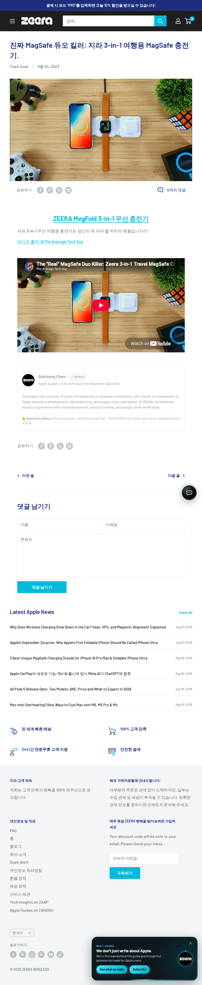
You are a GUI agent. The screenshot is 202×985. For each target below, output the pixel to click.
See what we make (112, 969)
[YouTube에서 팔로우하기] (50, 954)
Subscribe (139, 969)
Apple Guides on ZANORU (31, 910)
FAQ (13, 830)
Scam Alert (19, 862)
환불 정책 (18, 878)
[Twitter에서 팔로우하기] (22, 954)
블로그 (16, 846)
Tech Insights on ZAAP (29, 902)
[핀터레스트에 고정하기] (49, 190)
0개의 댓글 (176, 190)
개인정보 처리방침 (26, 870)
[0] (188, 21)
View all (186, 612)
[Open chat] (189, 492)
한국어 (18, 933)
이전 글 (28, 475)
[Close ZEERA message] (190, 943)
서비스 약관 (20, 894)
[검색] (160, 21)
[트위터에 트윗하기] (59, 190)
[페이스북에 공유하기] (40, 190)
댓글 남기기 (42, 587)
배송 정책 (18, 886)
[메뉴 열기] (12, 21)
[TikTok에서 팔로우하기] (60, 954)
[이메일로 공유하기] (68, 190)
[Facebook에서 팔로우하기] (13, 954)
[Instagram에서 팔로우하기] (32, 954)
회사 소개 (18, 854)
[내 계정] (178, 21)
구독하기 (125, 873)
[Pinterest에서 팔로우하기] (41, 954)
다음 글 (174, 475)
